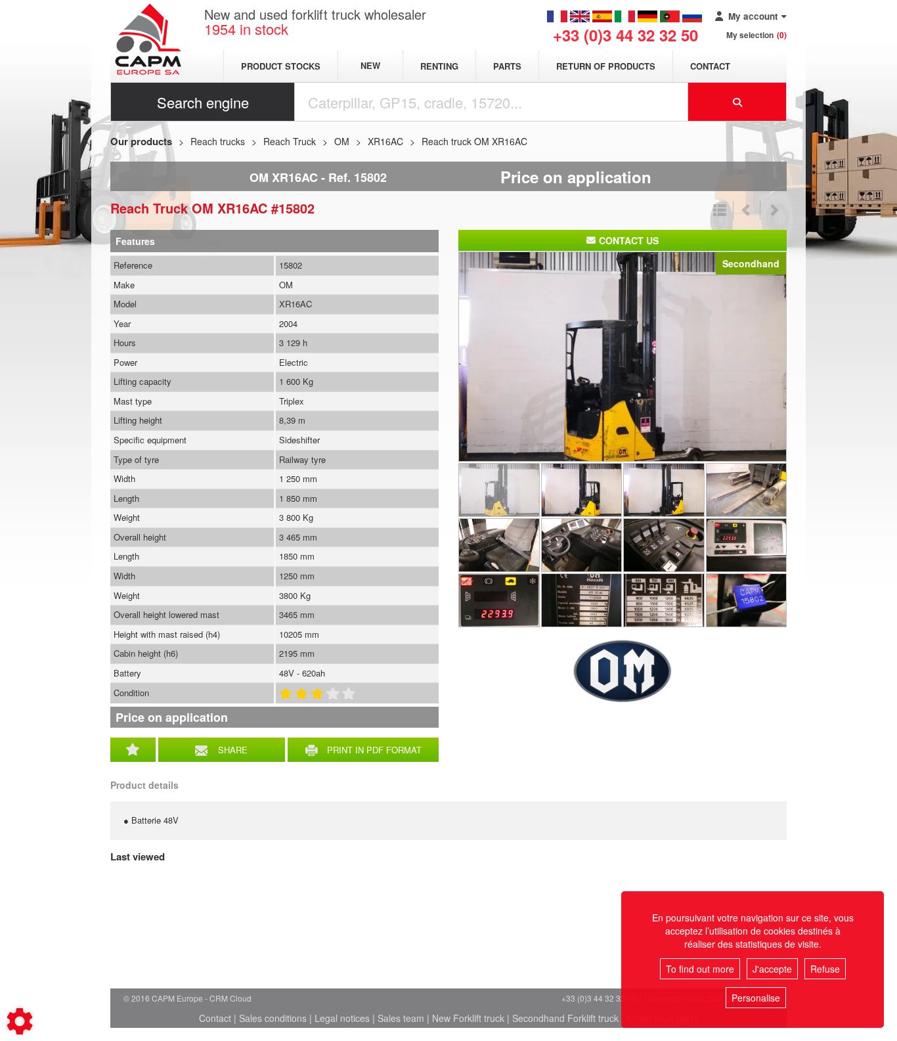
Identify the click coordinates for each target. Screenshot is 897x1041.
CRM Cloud (230, 998)
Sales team (401, 1018)
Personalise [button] (756, 997)
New (370, 66)
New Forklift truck (468, 1018)
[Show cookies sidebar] (20, 1021)
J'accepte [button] (772, 968)
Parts (507, 66)
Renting (439, 66)
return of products (605, 66)
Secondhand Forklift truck (565, 1018)
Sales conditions (273, 1018)
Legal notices (342, 1018)
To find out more (700, 968)
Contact (710, 66)
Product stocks (280, 66)
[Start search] (737, 102)
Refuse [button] (825, 968)
